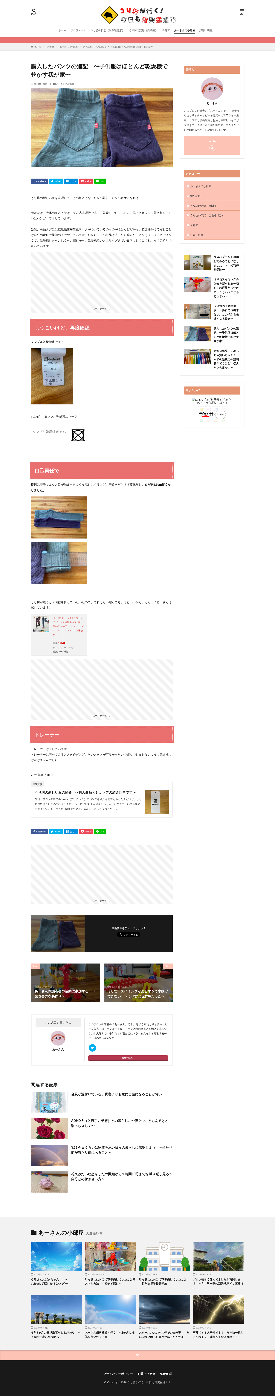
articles (50, 46)
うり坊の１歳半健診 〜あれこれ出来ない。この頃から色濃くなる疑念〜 (226, 312)
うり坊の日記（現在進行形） (108, 30)
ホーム (62, 30)
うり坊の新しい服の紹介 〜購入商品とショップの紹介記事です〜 (85, 792)
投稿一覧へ (127, 1057)
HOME (37, 46)
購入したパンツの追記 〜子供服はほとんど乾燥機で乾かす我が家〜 (118, 46)
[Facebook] (39, 181)
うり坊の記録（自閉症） (143, 30)
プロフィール (78, 30)
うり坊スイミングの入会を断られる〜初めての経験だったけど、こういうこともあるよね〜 (226, 287)
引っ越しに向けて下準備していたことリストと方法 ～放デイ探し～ (110, 1281)
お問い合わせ (146, 1373)
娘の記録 (195, 195)
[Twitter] (56, 181)
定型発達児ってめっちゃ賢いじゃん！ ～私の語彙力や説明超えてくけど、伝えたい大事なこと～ (226, 359)
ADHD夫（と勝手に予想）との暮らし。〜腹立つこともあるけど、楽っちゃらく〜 (121, 1123)
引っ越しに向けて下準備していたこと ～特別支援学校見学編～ (164, 1281)
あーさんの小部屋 (184, 30)
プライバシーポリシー (118, 1373)
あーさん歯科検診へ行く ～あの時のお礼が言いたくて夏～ (110, 1334)
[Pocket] (86, 181)
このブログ (94, 1024)
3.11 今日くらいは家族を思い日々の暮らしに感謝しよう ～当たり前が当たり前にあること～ (121, 1149)
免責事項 (166, 1373)
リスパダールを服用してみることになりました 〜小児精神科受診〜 (226, 263)
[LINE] (100, 181)
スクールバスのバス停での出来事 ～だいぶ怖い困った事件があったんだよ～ (164, 1334)
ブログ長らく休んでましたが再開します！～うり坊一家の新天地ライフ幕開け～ (218, 1283)
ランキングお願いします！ (212, 402)
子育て (166, 30)
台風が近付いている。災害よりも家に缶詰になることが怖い (116, 1094)
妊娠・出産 (206, 30)
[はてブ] (71, 181)
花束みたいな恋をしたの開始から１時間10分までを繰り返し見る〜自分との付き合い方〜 (121, 1176)
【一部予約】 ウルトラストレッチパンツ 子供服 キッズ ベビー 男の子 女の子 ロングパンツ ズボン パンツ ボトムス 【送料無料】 (69, 626)
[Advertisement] (102, 278)
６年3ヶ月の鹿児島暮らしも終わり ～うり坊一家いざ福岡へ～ (55, 1334)
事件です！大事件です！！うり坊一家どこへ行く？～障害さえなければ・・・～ (218, 1334)
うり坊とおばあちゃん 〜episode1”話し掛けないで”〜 (49, 1281)
